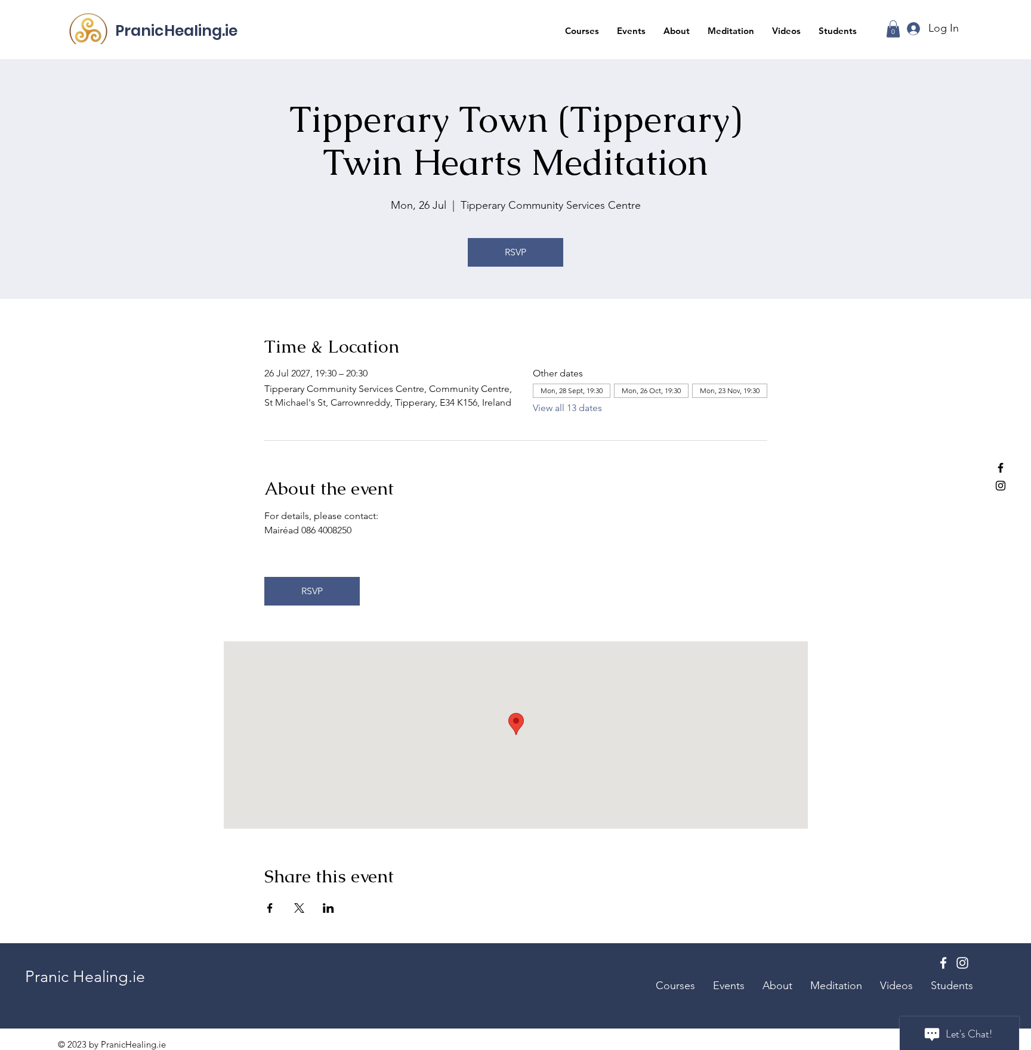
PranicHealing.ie (176, 30)
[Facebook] (1000, 467)
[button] (582, 30)
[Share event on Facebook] (270, 908)
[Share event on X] (299, 908)
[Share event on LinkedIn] (328, 908)
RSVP (515, 252)
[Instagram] (1000, 485)
